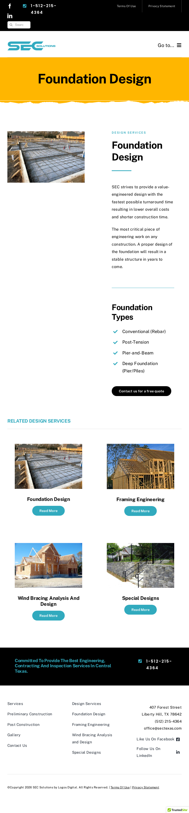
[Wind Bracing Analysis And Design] (48, 546)
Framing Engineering (140, 499)
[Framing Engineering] (140, 447)
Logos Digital (67, 787)
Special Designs (140, 598)
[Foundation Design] (48, 447)
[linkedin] (9, 16)
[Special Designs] (140, 546)
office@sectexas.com (163, 728)
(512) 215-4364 (168, 721)
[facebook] (9, 6)
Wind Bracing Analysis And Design (48, 601)
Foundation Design (48, 499)
